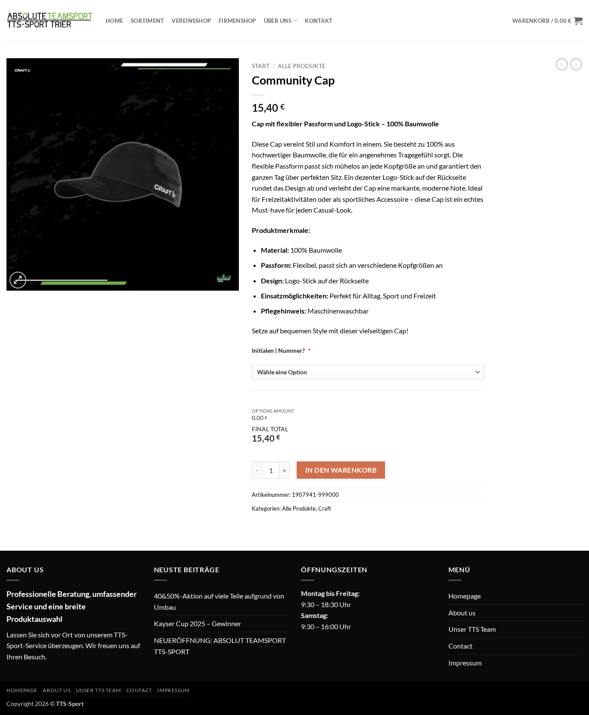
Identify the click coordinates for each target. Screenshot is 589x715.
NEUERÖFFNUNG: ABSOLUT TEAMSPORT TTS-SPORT (220, 645)
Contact (460, 646)
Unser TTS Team (472, 629)
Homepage (464, 596)
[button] (547, 20)
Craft (324, 508)
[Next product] (562, 64)
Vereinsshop (191, 20)
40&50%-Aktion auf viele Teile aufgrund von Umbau (219, 601)
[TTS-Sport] (49, 20)
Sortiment (147, 20)
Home (114, 20)
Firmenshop (237, 20)
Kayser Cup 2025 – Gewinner (197, 623)
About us (462, 612)
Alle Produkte (302, 66)
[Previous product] (576, 64)
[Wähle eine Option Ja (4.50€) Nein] (368, 372)
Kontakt (318, 20)
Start (260, 66)
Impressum (465, 663)
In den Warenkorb (340, 470)
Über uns (277, 20)
